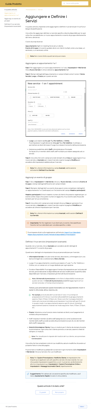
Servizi (40, 10)
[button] (42, 392)
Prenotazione (31, 10)
